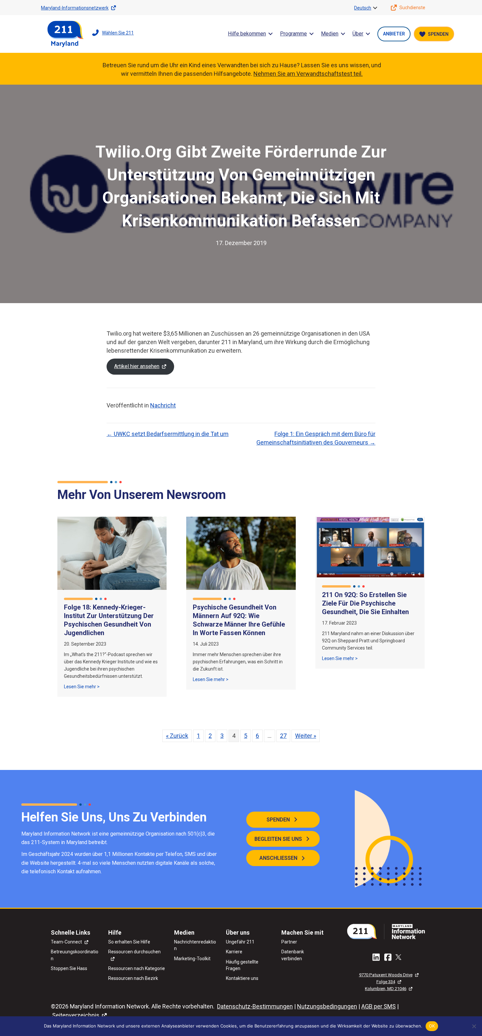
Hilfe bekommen (247, 34)
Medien (329, 34)
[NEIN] (474, 1026)
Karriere (234, 951)
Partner (289, 941)
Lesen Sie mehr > (82, 686)
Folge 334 (385, 981)
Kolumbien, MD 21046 (385, 988)
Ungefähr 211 (240, 941)
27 (283, 735)
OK (432, 1025)
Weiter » (305, 735)
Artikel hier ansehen (136, 366)
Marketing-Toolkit (192, 958)
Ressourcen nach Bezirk (133, 978)
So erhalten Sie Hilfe (129, 941)
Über (357, 34)
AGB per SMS (378, 1006)
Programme (293, 34)
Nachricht (163, 405)
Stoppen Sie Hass (69, 968)
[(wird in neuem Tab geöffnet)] (388, 930)
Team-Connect (66, 941)
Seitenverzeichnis (75, 1015)
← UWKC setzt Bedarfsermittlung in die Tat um (168, 433)
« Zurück (177, 735)
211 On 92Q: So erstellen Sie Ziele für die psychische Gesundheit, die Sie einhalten (365, 603)
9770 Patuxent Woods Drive (385, 974)
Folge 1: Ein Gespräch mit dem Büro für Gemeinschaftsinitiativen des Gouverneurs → (315, 438)
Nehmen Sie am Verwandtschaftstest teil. (308, 73)
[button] (375, 7)
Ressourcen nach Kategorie (136, 968)
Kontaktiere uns (242, 978)
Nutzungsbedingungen (327, 1006)
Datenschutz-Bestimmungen (255, 1006)
